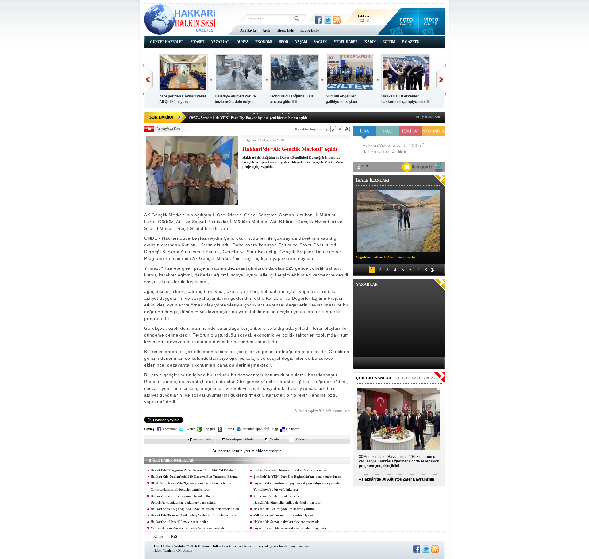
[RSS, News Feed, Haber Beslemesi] (337, 20)
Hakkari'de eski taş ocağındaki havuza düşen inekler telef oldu (195, 509)
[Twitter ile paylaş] (327, 20)
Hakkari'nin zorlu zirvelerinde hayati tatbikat (182, 496)
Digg (274, 429)
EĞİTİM (389, 42)
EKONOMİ (263, 42)
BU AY (431, 378)
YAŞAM (301, 42)
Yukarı (300, 439)
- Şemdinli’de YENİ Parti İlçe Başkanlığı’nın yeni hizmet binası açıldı (248, 116)
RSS (174, 536)
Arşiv (267, 30)
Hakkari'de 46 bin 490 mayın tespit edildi (180, 521)
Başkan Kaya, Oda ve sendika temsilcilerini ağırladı (289, 528)
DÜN (399, 378)
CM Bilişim (184, 550)
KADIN (370, 42)
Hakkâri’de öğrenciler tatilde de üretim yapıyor (287, 502)
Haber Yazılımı (164, 550)
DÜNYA (242, 42)
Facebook (170, 429)
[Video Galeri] (432, 21)
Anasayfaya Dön (168, 129)
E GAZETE (410, 42)
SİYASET (197, 42)
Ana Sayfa (248, 30)
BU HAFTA (414, 378)
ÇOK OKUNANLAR (373, 378)
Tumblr (229, 429)
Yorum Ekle (202, 439)
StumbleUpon (252, 429)
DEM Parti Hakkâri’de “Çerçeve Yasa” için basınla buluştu (192, 483)
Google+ (209, 429)
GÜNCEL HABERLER (167, 42)
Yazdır (274, 439)
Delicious (293, 429)
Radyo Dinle (309, 30)
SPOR (283, 42)
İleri (441, 79)
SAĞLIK (320, 42)
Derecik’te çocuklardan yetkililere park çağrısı (183, 502)
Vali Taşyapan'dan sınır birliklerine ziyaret (283, 515)
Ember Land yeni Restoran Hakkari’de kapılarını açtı (291, 470)
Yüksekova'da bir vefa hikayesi (275, 489)
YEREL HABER (346, 42)
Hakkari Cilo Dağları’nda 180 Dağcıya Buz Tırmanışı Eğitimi (194, 476)
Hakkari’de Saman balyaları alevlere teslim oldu (287, 521)
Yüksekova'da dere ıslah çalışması (277, 496)
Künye (158, 536)
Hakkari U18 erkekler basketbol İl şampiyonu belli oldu (405, 101)
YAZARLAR (220, 42)
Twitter (190, 429)
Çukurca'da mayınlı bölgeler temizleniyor (180, 489)
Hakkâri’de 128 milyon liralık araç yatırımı (284, 509)
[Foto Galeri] (405, 21)
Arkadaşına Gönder (240, 439)
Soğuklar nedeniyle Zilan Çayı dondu (385, 257)
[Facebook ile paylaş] (318, 20)
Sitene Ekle (285, 30)
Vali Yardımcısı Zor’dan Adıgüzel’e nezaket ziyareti (187, 528)
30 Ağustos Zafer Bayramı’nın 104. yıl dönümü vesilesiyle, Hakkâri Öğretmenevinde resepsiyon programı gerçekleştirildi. (399, 461)
